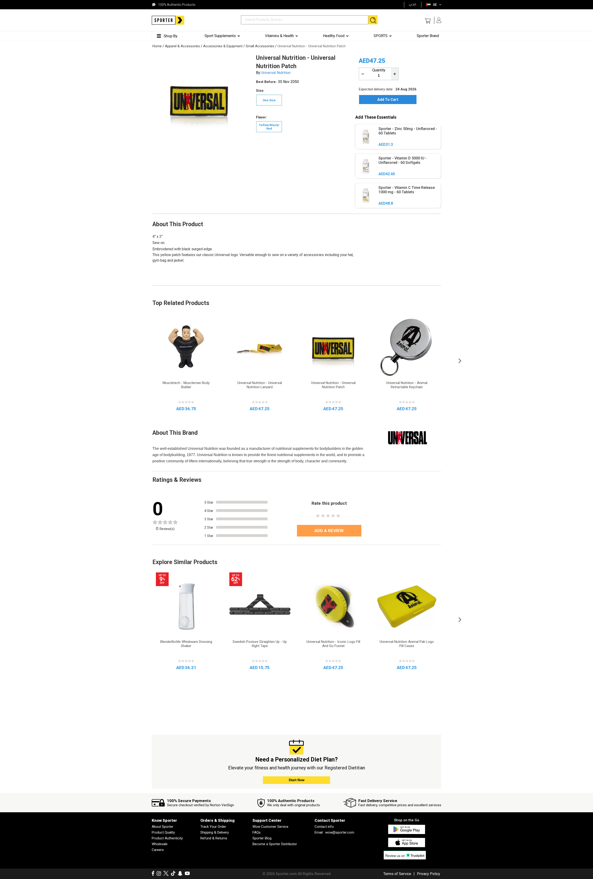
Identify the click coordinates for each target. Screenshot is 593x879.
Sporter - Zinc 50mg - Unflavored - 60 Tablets (408, 131)
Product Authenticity (167, 838)
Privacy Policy (428, 874)
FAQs (256, 832)
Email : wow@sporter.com (334, 832)
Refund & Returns (213, 838)
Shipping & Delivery (214, 832)
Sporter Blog (261, 838)
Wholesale (159, 844)
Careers (158, 850)
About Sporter (162, 827)
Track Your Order (213, 827)
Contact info (324, 827)
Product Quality (163, 832)
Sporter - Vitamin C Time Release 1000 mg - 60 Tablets (407, 189)
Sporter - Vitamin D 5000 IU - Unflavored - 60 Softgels (403, 160)
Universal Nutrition (275, 72)
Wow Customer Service (270, 827)
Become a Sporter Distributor (274, 844)
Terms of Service (397, 874)
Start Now (297, 780)
